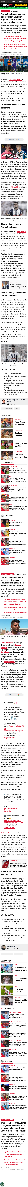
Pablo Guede (21, 231)
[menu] (1, 5)
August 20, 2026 (9, 827)
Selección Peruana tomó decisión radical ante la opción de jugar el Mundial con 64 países (15, 1162)
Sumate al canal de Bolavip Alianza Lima (13, 8)
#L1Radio (7, 811)
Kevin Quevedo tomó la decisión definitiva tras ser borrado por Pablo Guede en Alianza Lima (15, 46)
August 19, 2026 (9, 738)
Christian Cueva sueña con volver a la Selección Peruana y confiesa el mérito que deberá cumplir (15, 602)
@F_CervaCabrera (10, 809)
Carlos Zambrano (15, 79)
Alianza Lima (16, 11)
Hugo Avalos (6, 615)
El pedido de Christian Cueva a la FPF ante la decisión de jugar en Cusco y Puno (14, 1154)
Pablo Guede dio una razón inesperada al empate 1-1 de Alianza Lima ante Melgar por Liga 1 (15, 38)
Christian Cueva (6, 833)
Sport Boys (5, 652)
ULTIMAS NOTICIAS (14, 5)
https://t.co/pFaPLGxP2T (12, 820)
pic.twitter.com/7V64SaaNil (13, 823)
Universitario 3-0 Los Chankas (15, 1)
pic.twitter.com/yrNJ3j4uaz (13, 731)
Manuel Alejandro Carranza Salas (12, 52)
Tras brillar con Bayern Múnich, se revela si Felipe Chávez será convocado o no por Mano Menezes (15, 610)
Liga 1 (17, 408)
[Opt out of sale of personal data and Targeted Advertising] (2, 1184)
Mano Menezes (9, 661)
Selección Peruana (21, 574)
